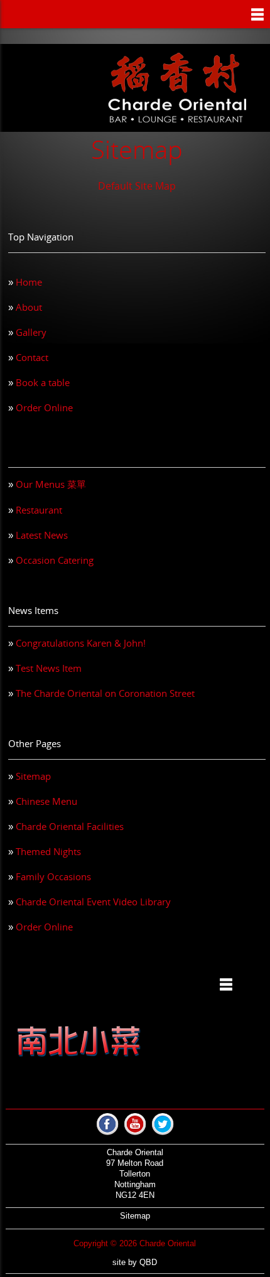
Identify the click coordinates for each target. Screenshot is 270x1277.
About (29, 307)
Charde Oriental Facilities (70, 826)
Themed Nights (48, 851)
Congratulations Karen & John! (81, 643)
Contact (32, 357)
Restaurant (39, 510)
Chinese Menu (46, 801)
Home (29, 282)
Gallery (31, 332)
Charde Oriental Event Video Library (93, 901)
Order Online (44, 407)
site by (134, 1262)
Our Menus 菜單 (51, 484)
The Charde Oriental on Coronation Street (105, 693)
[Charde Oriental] (177, 88)
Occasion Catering (55, 560)
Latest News (42, 535)
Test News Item (49, 668)
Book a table (43, 382)
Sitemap (33, 776)
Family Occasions (53, 876)
